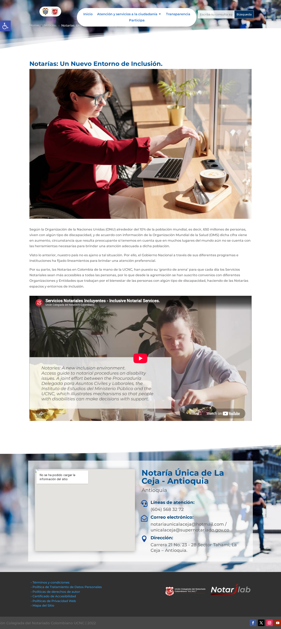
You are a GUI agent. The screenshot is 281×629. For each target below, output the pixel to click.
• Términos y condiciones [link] (50, 582)
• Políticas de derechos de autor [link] (55, 592)
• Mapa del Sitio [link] (43, 605)
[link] (5, 26)
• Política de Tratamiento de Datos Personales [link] (66, 587)
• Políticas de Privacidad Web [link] (53, 601)
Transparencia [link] (178, 14)
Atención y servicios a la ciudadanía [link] (127, 14)
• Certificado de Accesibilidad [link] (53, 596)
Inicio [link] (88, 14)
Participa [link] (137, 20)
